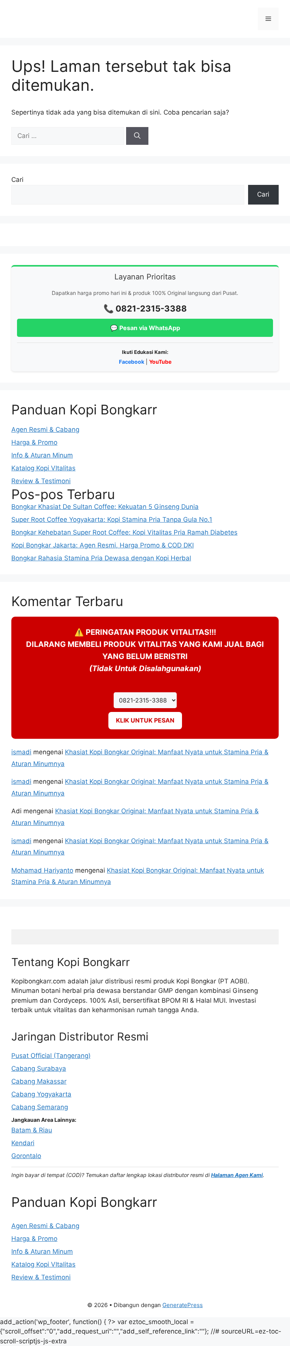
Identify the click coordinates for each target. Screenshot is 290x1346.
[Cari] (137, 136)
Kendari (22, 1143)
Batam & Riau (31, 1130)
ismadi (21, 752)
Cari (17, 179)
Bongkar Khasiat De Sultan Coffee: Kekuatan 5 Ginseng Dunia (105, 506)
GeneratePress (182, 1305)
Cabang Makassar (38, 1081)
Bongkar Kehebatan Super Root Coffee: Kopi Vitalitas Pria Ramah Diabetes (124, 532)
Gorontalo (26, 1156)
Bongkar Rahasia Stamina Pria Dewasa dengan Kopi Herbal (101, 558)
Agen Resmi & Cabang (45, 429)
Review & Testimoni (41, 481)
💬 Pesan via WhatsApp (145, 328)
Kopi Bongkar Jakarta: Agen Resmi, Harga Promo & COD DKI (102, 545)
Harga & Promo (34, 442)
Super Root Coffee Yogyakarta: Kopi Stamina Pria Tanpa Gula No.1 (111, 519)
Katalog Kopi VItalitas (43, 468)
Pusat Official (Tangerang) (51, 1055)
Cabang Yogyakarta (41, 1094)
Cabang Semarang (39, 1107)
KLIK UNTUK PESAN (145, 720)
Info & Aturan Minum (42, 455)
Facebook (131, 361)
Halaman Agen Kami (237, 1175)
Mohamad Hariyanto (42, 870)
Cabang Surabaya (38, 1068)
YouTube (160, 361)
